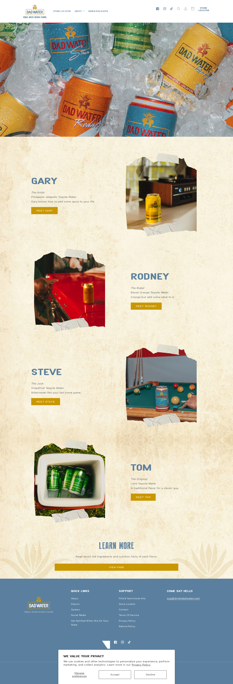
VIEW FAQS (116, 567)
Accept (114, 674)
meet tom (143, 497)
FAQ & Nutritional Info (132, 598)
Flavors (75, 604)
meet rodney (146, 306)
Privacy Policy (127, 621)
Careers (75, 609)
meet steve (45, 401)
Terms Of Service (129, 615)
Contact (123, 609)
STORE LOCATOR (203, 9)
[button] (178, 8)
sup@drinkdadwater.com (183, 598)
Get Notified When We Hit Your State (90, 623)
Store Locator (127, 604)
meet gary (44, 210)
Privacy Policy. (141, 664)
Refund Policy (127, 626)
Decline (150, 674)
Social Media (78, 615)
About (74, 598)
